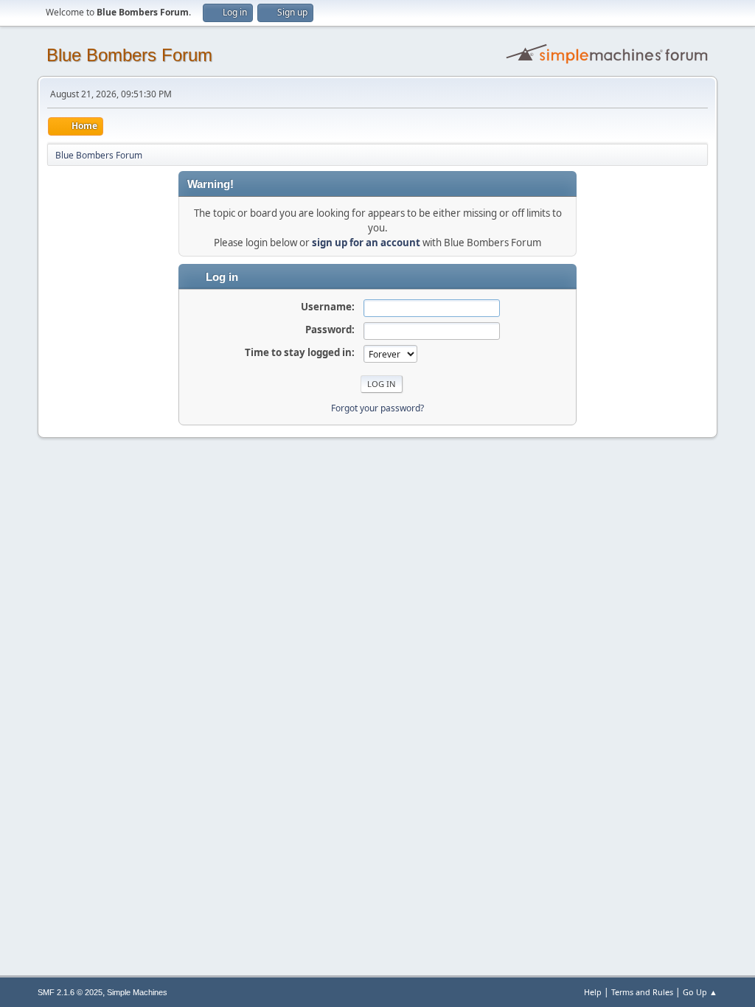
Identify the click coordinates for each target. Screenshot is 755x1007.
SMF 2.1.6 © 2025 (70, 992)
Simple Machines (137, 992)
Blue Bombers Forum (129, 55)
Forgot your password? (377, 408)
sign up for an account (366, 242)
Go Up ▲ (700, 991)
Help (593, 991)
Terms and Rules (642, 991)
